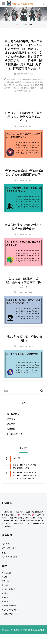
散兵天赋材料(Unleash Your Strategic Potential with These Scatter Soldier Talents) (26, 475)
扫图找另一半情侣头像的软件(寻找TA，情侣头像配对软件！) (23, 116)
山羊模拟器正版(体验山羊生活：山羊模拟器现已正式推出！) (23, 282)
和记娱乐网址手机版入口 (11, 609)
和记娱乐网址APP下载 (10, 614)
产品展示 (11, 419)
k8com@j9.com (9, 556)
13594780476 (9, 548)
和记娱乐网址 (37, 629)
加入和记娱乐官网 (15, 434)
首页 (16, 24)
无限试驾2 (17, 458)
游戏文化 (11, 424)
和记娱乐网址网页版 (9, 605)
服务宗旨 (11, 429)
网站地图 (5, 593)
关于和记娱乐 (13, 414)
